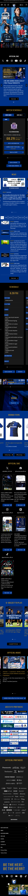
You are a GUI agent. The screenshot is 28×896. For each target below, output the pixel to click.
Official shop (19, 455)
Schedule (20, 371)
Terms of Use (4, 852)
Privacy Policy (4, 850)
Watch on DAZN (13, 152)
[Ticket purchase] (2, 5)
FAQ (1, 847)
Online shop (8, 455)
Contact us (3, 844)
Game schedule (13, 162)
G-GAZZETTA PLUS (13, 644)
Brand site (13, 403)
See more (13, 99)
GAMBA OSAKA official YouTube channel (13, 698)
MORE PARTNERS (14, 819)
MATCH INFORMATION (13, 143)
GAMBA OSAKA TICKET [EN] (13, 147)
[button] (27, 24)
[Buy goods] (5, 5)
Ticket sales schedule (13, 165)
